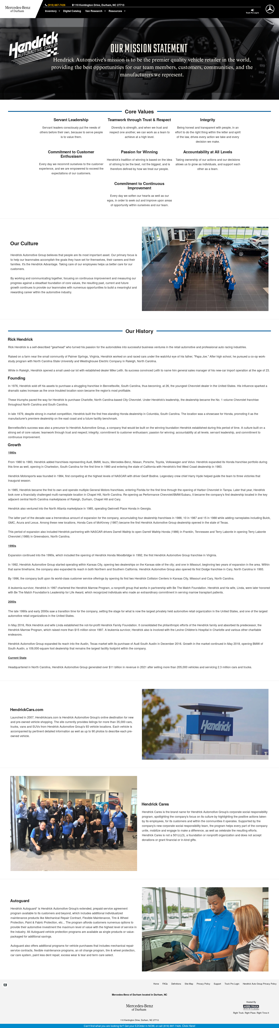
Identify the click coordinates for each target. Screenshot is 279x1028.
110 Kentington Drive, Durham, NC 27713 (99, 5)
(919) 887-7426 (56, 5)
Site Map (189, 983)
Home (156, 983)
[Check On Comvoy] (5, 985)
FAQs (165, 983)
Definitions (176, 983)
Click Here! (188, 1026)
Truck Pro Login (232, 983)
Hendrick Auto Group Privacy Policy (260, 983)
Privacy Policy (203, 983)
